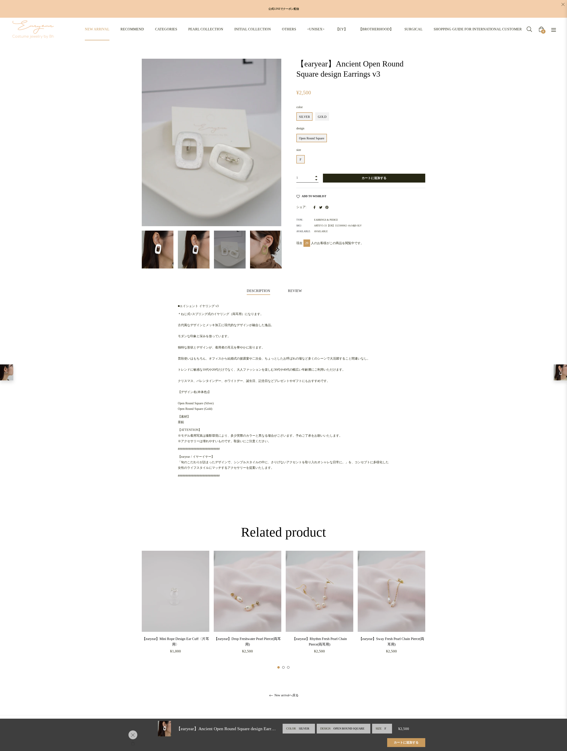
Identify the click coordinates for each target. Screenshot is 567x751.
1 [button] (278, 667)
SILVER (304, 117)
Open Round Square (311, 138)
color (299, 107)
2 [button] (283, 667)
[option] (176, 610)
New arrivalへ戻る (286, 695)
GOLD (322, 117)
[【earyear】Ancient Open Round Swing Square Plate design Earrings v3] (560, 372)
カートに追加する (406, 742)
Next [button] (278, 249)
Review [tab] (295, 291)
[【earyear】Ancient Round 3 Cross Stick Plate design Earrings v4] (6, 372)
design (300, 128)
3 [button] (288, 667)
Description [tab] (258, 291)
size (298, 150)
